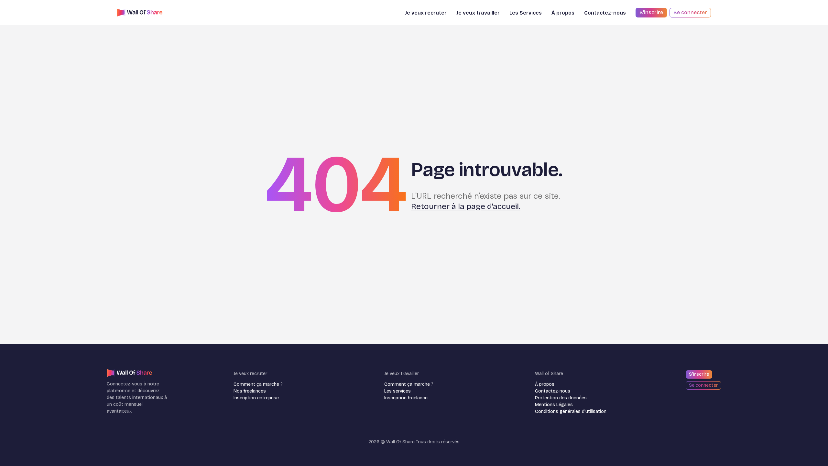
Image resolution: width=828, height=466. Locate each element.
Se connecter (690, 12)
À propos (544, 384)
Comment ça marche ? (258, 384)
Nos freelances (250, 391)
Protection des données (561, 398)
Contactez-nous (605, 13)
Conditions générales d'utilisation (570, 411)
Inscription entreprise (256, 398)
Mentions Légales (554, 404)
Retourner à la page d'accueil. (465, 206)
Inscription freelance (406, 398)
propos (562, 13)
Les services (397, 391)
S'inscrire (651, 12)
